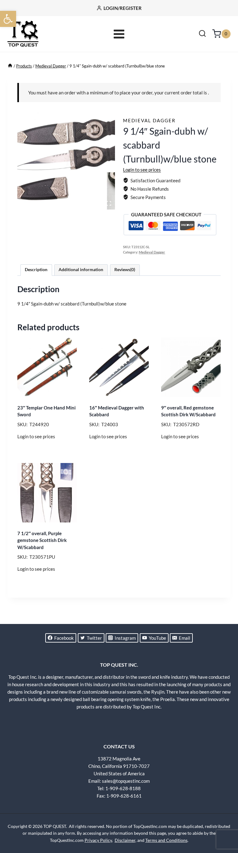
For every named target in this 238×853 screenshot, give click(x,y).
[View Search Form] (202, 34)
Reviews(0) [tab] (124, 269)
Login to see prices (142, 169)
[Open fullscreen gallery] (108, 203)
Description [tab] (36, 269)
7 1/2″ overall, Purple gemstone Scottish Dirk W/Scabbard (42, 540)
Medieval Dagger (149, 120)
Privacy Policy (98, 840)
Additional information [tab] (81, 269)
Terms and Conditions (166, 840)
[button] (8, 19)
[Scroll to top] (222, 825)
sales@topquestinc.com (126, 781)
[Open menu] (119, 34)
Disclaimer (125, 840)
